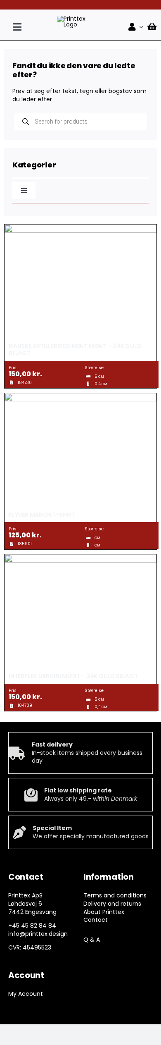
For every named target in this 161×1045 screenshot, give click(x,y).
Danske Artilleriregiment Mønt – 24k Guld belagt (75, 349)
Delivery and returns (112, 903)
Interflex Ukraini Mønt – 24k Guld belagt (73, 676)
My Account (25, 994)
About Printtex (103, 912)
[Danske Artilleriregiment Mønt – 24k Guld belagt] (80, 228)
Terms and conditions (115, 895)
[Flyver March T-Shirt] (80, 397)
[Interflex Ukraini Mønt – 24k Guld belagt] (80, 558)
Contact (95, 920)
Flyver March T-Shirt (42, 515)
